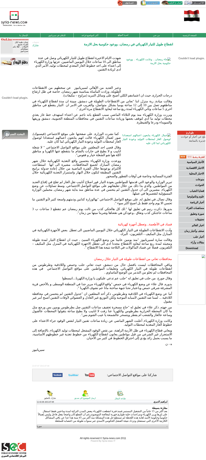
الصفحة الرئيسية (190, 35)
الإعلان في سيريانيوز (57, 35)
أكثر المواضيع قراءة (90, 35)
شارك (35, 45)
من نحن (156, 35)
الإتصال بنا (23, 35)
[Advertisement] (103, 20)
